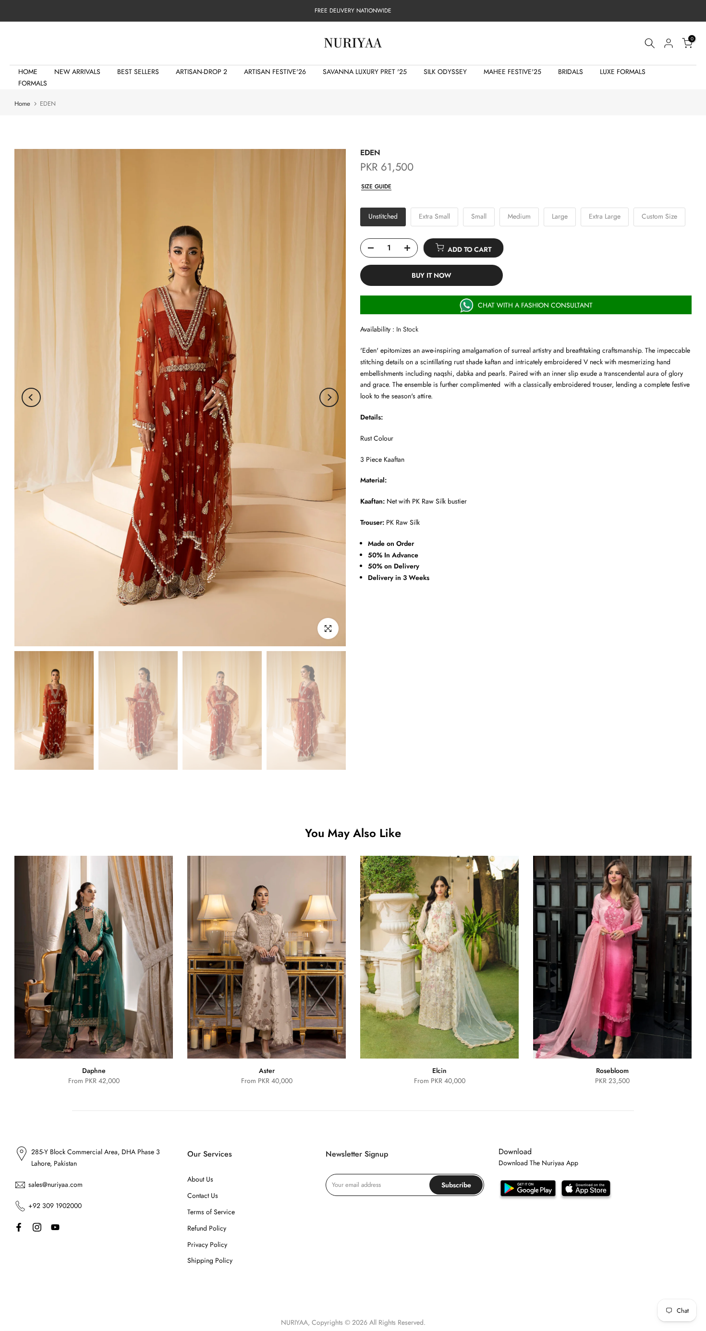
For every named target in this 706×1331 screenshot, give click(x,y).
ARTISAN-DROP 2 (201, 71)
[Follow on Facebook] (18, 1227)
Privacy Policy (207, 1244)
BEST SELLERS (138, 71)
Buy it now (431, 275)
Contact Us (202, 1195)
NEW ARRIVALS (77, 71)
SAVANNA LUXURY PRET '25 (365, 71)
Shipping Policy (209, 1260)
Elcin (439, 1070)
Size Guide (376, 186)
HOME (27, 71)
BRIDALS (570, 71)
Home (22, 103)
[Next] (329, 397)
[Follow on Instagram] (37, 1227)
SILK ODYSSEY (445, 71)
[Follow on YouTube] (55, 1227)
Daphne (94, 1070)
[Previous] (31, 397)
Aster (267, 1070)
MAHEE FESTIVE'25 (512, 71)
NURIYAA (294, 1322)
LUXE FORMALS (622, 71)
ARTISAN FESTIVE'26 (275, 71)
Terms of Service (211, 1212)
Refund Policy (206, 1228)
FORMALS (32, 83)
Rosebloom (612, 1070)
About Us (200, 1179)
